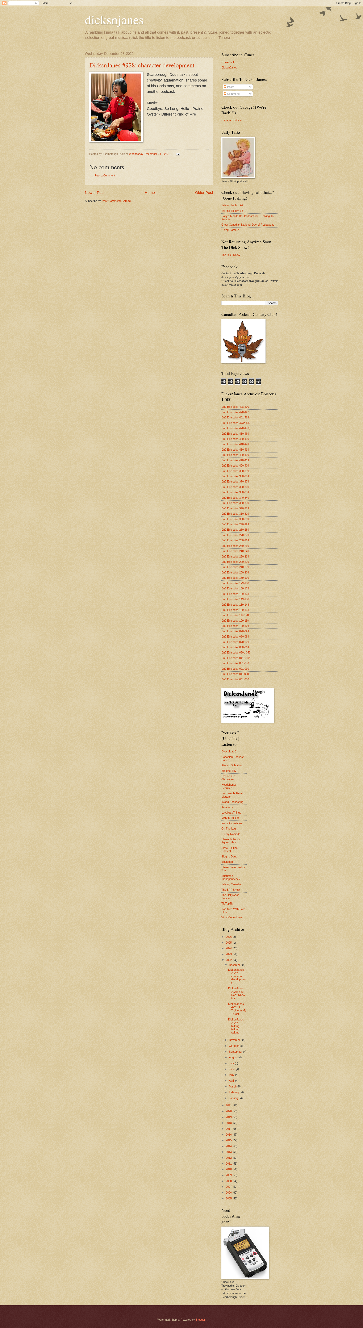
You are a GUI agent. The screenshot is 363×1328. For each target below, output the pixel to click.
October (234, 1045)
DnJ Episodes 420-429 (235, 454)
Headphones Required (229, 786)
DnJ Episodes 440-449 (235, 444)
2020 (229, 1111)
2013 (229, 1151)
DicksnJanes (229, 67)
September (236, 1051)
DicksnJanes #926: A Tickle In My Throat (237, 1008)
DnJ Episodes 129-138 (235, 609)
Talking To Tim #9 (232, 205)
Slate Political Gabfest (229, 849)
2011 (229, 1163)
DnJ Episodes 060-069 (235, 647)
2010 (229, 1169)
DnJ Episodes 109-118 (235, 620)
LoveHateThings (231, 812)
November (235, 1039)
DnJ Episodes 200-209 (235, 572)
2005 (229, 1198)
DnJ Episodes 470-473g (235, 428)
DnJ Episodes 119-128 (235, 615)
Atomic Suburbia (231, 765)
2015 (229, 1140)
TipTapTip (227, 903)
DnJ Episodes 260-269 (235, 540)
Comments (233, 93)
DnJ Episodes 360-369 (235, 487)
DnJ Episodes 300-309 (235, 519)
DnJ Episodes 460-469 (235, 433)
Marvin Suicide (230, 817)
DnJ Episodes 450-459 (235, 438)
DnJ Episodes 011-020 (235, 674)
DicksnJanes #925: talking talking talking (236, 1026)
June (232, 1069)
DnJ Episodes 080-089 (235, 636)
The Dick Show (230, 254)
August (233, 1057)
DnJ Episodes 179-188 (235, 583)
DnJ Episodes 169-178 (235, 588)
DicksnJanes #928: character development (141, 65)
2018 (229, 1122)
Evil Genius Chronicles (228, 777)
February (235, 1092)
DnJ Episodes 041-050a (235, 658)
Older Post (204, 193)
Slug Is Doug (229, 856)
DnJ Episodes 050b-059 (235, 652)
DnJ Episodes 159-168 (235, 594)
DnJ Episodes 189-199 (235, 577)
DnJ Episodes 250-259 (235, 545)
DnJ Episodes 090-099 (235, 631)
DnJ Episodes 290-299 (235, 524)
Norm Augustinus (231, 823)
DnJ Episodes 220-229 (235, 561)
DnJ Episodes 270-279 (235, 535)
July (232, 1063)
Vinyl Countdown (231, 917)
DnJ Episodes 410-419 (235, 460)
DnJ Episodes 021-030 (235, 668)
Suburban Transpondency (230, 877)
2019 (229, 1117)
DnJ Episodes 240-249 (235, 551)
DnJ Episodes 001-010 (235, 679)
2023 (229, 954)
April (232, 1080)
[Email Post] (178, 153)
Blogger (200, 1319)
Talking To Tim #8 (232, 210)
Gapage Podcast (231, 120)
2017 (229, 1128)
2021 (229, 1105)
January (234, 1098)
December (235, 964)
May (232, 1074)
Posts (230, 86)
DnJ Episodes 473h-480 (235, 423)
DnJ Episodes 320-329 (235, 508)
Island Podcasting (232, 801)
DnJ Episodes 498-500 (235, 406)
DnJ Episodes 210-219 (235, 567)
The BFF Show (230, 889)
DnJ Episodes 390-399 (235, 471)
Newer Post (94, 193)
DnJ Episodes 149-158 (235, 599)
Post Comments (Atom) (116, 200)
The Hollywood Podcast (230, 896)
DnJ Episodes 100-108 (235, 625)
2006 (229, 1192)
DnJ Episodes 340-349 (235, 497)
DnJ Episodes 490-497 (235, 412)
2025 (229, 942)
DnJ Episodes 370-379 (235, 481)
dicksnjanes (114, 19)
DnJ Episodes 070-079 (235, 642)
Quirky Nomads (230, 834)
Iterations (227, 807)
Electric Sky (228, 770)
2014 (229, 1146)
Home (150, 193)
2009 (229, 1175)
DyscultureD (228, 751)
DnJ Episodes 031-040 (235, 663)
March (233, 1086)
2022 (229, 960)
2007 (229, 1186)
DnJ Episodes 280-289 (235, 529)
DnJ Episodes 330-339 (235, 503)
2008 (229, 1181)
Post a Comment (105, 175)
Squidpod (227, 861)
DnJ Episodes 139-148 (235, 604)
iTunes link (228, 62)
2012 (229, 1157)
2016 (229, 1134)
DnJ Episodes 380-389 (235, 476)
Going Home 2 (230, 229)
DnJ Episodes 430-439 (235, 449)
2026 (229, 936)
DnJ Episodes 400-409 (235, 465)
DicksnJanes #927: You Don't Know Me (236, 993)
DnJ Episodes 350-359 (235, 492)
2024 (229, 948)
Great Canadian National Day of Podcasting (247, 224)
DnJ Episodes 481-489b (235, 417)
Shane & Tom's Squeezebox (230, 841)
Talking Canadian (231, 884)
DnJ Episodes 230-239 (235, 556)
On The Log (228, 828)
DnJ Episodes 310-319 (235, 513)
